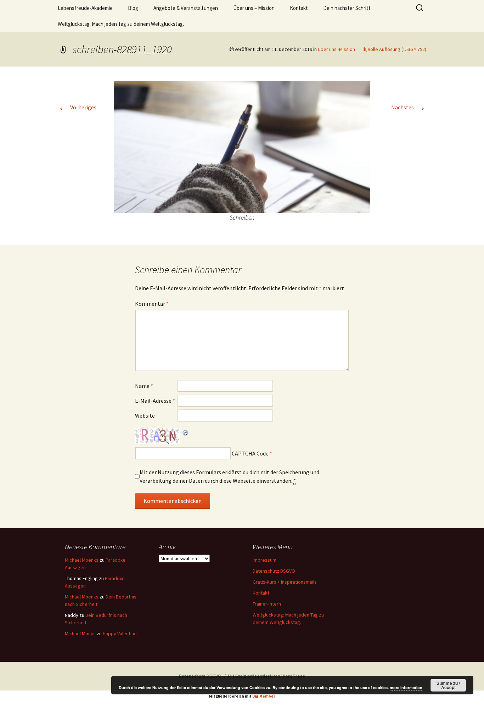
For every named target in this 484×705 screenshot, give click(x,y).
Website (145, 415)
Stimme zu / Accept (448, 685)
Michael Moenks (82, 560)
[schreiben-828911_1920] (242, 146)
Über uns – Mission (254, 8)
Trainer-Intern (267, 604)
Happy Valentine (120, 633)
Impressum (264, 560)
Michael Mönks (80, 633)
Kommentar (152, 303)
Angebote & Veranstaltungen (185, 8)
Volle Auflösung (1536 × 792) (397, 49)
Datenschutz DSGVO (274, 571)
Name (144, 385)
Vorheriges (77, 107)
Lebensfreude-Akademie (85, 8)
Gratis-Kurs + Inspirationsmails (285, 582)
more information (406, 687)
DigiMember (263, 696)
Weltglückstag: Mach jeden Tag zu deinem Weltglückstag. (121, 24)
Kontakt (299, 8)
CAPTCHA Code (250, 453)
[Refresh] (186, 432)
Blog (133, 8)
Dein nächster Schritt (347, 8)
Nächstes (408, 107)
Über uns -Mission (336, 49)
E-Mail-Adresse (155, 400)
